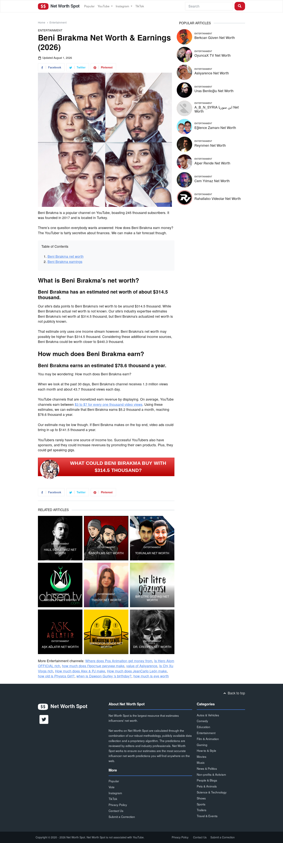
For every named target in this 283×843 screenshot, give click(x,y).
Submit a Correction (122, 816)
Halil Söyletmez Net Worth (60, 551)
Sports (201, 804)
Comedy (202, 721)
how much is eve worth (151, 676)
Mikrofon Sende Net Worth (106, 645)
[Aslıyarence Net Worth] (184, 71)
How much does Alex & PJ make (80, 671)
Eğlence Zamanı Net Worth (215, 127)
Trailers (201, 810)
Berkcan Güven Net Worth (214, 37)
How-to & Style (206, 750)
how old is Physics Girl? (56, 676)
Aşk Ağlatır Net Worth (60, 646)
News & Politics (207, 768)
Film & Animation (208, 739)
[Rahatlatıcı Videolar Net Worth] (184, 197)
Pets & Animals (207, 786)
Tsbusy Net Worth (106, 600)
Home (41, 22)
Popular (89, 6)
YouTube (104, 6)
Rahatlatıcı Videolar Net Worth (217, 198)
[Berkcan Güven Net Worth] (184, 36)
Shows (201, 798)
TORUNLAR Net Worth (152, 553)
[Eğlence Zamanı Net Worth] (184, 126)
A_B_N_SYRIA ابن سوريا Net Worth (216, 109)
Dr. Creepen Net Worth (152, 646)
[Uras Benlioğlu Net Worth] (184, 89)
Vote (112, 787)
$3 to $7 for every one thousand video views (108, 404)
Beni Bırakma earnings (65, 261)
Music (201, 762)
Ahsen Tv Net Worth (60, 600)
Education (203, 727)
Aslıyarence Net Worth (211, 73)
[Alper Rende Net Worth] (184, 161)
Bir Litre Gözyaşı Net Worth (152, 598)
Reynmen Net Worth (210, 145)
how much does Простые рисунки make (93, 665)
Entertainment (58, 22)
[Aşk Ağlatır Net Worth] (60, 632)
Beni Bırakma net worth (66, 256)
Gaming (202, 745)
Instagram (123, 6)
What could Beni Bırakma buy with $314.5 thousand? (118, 467)
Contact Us (116, 810)
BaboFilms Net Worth (106, 553)
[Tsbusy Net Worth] (106, 585)
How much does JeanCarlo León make (137, 671)
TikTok (139, 6)
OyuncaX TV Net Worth (212, 55)
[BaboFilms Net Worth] (106, 538)
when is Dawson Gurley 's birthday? (103, 676)
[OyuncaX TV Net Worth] (184, 53)
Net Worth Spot (64, 6)
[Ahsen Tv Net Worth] (60, 585)
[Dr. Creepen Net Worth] (152, 632)
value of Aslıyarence (141, 665)
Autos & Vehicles (208, 715)
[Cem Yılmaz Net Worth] (184, 179)
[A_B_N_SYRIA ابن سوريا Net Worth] (184, 107)
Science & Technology (212, 792)
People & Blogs (207, 780)
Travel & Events (207, 816)
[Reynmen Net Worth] (184, 143)
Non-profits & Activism (211, 774)
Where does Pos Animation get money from (118, 660)
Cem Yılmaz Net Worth (212, 180)
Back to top (236, 693)
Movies (201, 756)
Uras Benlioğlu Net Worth (214, 90)
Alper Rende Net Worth (212, 163)
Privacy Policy (118, 805)
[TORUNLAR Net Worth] (152, 538)
